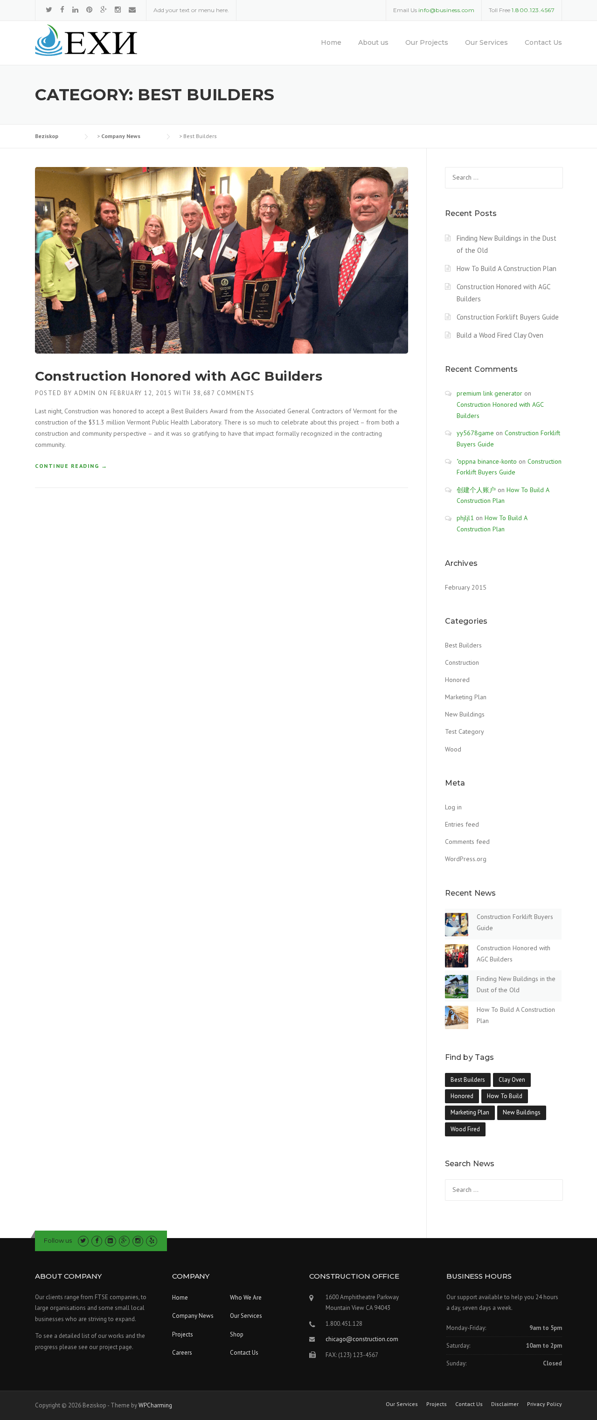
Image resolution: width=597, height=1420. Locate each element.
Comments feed (467, 841)
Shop (236, 1334)
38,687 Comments (224, 393)
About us (373, 42)
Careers (182, 1353)
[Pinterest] (89, 9)
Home (331, 42)
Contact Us (543, 42)
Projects (182, 1334)
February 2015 (465, 587)
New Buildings (465, 714)
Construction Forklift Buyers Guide (508, 317)
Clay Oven (512, 1080)
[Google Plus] (103, 9)
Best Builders (463, 645)
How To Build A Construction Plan (506, 268)
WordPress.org (465, 859)
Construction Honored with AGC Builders (178, 376)
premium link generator (489, 393)
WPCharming (155, 1405)
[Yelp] (151, 1241)
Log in (453, 807)
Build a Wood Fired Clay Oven (500, 335)
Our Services (486, 42)
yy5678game (475, 433)
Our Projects (426, 42)
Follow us (58, 1240)
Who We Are (246, 1298)
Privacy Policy (544, 1404)
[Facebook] (62, 9)
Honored (457, 679)
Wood (453, 749)
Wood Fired (465, 1129)
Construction (462, 662)
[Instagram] (118, 9)
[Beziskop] (86, 39)
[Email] (132, 9)
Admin (85, 393)
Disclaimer (505, 1404)
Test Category (464, 731)
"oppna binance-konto (487, 461)
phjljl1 (465, 518)
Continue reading (71, 466)
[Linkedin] (75, 9)
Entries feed (462, 824)
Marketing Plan (465, 697)
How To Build (504, 1096)
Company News (193, 1316)
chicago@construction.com (362, 1339)
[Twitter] (49, 9)
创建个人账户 (476, 490)
